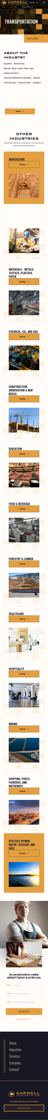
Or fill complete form (22, 1019)
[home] (14, 2)
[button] (34, 2)
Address (9, 1002)
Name (8, 985)
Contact (9, 993)
